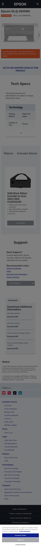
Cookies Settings (21, 544)
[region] (20, 535)
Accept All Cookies (20, 535)
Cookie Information (24, 531)
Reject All (20, 540)
